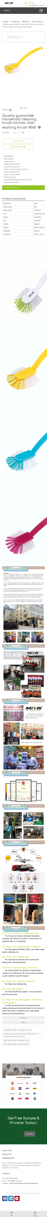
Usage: (6, 161)
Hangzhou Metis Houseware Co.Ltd (18, 1030)
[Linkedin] (11, 1198)
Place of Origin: (10, 169)
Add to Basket (16, 147)
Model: (6, 156)
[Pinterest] (17, 1198)
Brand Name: (9, 172)
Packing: (7, 177)
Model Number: (10, 174)
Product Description (12, 187)
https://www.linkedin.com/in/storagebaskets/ (23, 1183)
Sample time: (9, 180)
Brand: (6, 159)
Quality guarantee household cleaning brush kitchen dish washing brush (21, 1035)
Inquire (16, 141)
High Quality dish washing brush (16, 1040)
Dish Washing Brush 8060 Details (16, 1044)
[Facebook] (4, 1198)
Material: (7, 164)
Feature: (7, 167)
